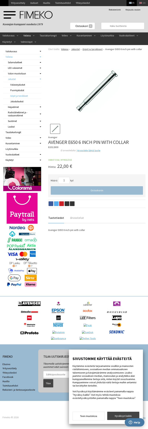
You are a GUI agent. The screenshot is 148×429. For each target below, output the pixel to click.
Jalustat (12, 79)
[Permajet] (117, 328)
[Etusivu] (4, 3)
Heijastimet (13, 107)
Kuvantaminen (84, 35)
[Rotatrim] (59, 332)
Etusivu (6, 364)
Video (65, 35)
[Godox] (88, 314)
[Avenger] (30, 307)
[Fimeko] (28, 15)
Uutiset (34, 3)
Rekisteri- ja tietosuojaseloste (19, 389)
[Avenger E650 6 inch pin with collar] (96, 90)
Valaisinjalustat (17, 84)
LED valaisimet (15, 68)
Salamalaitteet (15, 62)
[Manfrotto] (30, 328)
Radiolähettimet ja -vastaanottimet (17, 114)
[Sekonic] (118, 335)
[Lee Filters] (88, 321)
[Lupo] (117, 321)
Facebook (8, 377)
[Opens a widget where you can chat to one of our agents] (134, 422)
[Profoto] (30, 335)
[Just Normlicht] (59, 321)
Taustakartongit (48, 35)
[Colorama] (117, 307)
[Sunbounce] (59, 338)
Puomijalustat (17, 90)
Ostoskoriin (97, 190)
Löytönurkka (107, 35)
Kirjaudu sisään (133, 9)
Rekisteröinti (115, 9)
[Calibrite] (88, 307)
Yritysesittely (18, 3)
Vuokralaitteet (126, 35)
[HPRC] (30, 321)
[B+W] (59, 307)
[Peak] (89, 325)
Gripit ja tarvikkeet (19, 95)
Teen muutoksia (88, 416)
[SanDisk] (88, 332)
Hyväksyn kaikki (123, 415)
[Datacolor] (30, 314)
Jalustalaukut (16, 101)
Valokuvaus (9, 35)
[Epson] (59, 314)
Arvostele (88, 150)
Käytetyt (7, 41)
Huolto (46, 3)
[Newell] (59, 328)
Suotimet (12, 121)
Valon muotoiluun (17, 73)
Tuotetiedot (56, 218)
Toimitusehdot (63, 3)
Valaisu (27, 35)
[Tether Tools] (89, 338)
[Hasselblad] (118, 314)
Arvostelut (77, 218)
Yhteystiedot (83, 3)
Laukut (11, 126)
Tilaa (48, 383)
